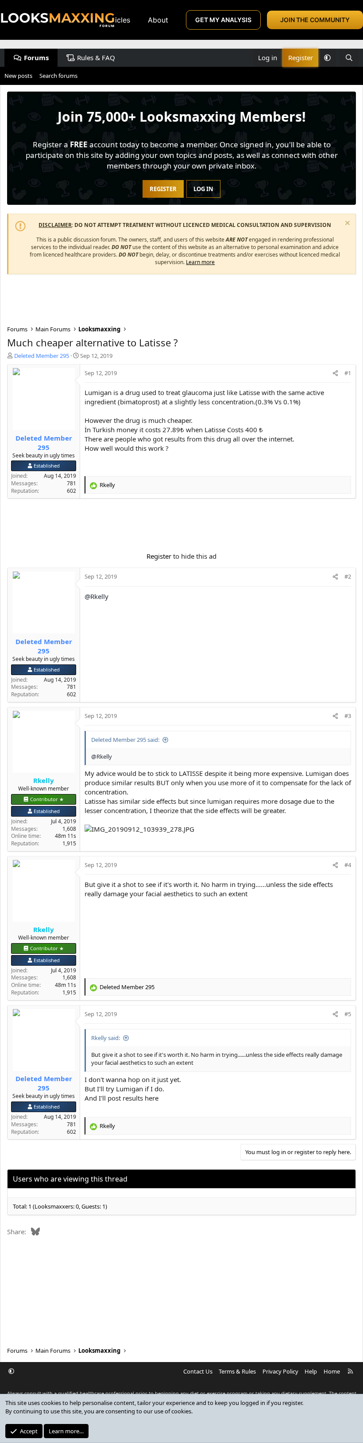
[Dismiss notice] (346, 224)
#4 (347, 865)
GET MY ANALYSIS (223, 19)
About (158, 19)
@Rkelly (96, 596)
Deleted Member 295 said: (125, 740)
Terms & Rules (237, 1371)
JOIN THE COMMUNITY (315, 19)
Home (332, 1371)
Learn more (200, 262)
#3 (347, 716)
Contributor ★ (47, 799)
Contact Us (197, 1371)
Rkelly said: (105, 1038)
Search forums (58, 76)
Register (159, 556)
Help (311, 1371)
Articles (117, 19)
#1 (347, 373)
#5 (347, 1014)
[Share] (335, 373)
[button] (327, 58)
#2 (347, 576)
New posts (18, 76)
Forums (36, 57)
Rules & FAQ (96, 57)
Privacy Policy (280, 1371)
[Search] (349, 58)
